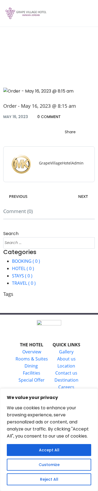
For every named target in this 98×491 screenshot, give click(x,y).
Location (66, 366)
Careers (66, 387)
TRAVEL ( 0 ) (24, 283)
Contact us (66, 373)
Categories (19, 252)
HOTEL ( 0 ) (23, 268)
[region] (49, 439)
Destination (66, 380)
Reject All (49, 479)
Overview (31, 352)
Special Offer (32, 380)
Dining (31, 366)
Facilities (31, 373)
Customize (49, 464)
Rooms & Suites (32, 359)
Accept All (49, 450)
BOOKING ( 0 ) (26, 261)
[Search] (88, 242)
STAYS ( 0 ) (22, 276)
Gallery (66, 352)
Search (11, 233)
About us (66, 359)
